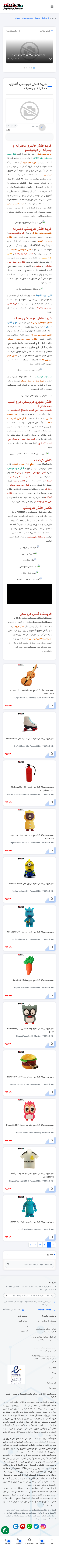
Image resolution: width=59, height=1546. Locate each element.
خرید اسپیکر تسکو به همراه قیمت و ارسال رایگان (45, 1349)
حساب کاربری (22, 1321)
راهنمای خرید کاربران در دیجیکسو (46, 1322)
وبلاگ (53, 1372)
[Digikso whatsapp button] (29, 1526)
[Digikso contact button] (5, 1530)
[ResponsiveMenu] (52, 6)
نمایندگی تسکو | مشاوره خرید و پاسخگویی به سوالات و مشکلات (43, 1340)
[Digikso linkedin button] (16, 1526)
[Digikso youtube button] (22, 1526)
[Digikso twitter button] (36, 1526)
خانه (54, 18)
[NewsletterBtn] (6, 1295)
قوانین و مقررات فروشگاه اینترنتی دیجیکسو (46, 1330)
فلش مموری (12, 170)
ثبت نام (24, 1331)
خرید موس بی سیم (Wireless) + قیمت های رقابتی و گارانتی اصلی (44, 1359)
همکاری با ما (51, 1378)
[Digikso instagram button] (43, 1526)
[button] (6, 1541)
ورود (26, 1326)
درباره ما (52, 1388)
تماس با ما (51, 1383)
